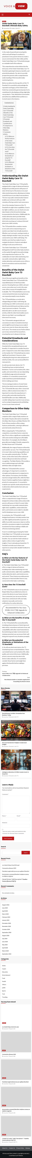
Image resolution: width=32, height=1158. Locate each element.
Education (5, 972)
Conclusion (6, 132)
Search (3, 847)
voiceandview (6, 28)
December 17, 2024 (13, 746)
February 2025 (6, 917)
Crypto (4, 968)
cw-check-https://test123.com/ (10, 865)
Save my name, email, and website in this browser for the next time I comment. (14, 832)
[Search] (29, 14)
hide (12, 103)
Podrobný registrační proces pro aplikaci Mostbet (15, 871)
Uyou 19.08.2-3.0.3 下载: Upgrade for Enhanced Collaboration (15, 673)
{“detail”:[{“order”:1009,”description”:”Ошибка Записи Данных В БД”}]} (14, 880)
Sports (4, 991)
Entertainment (6, 975)
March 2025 (5, 914)
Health (4, 981)
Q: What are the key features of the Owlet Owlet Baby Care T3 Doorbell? (10, 141)
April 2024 (5, 947)
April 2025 (5, 911)
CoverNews (12, 1155)
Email (19, 816)
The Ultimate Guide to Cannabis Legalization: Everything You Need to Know (17, 679)
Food (3, 978)
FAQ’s (5, 134)
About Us (4, 1148)
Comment (5, 794)
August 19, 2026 (12, 1028)
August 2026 (5, 905)
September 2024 (6, 932)
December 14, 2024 (13, 775)
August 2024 (5, 935)
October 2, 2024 (14, 28)
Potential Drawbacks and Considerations (7, 121)
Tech (3, 994)
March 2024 (5, 951)
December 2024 (6, 923)
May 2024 (5, 944)
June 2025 (5, 908)
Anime (4, 965)
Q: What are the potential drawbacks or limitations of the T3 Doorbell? (10, 166)
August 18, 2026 (12, 1083)
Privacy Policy (20, 1148)
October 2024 (6, 929)
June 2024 (5, 941)
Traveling (4, 997)
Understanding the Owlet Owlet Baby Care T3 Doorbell (9, 108)
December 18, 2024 (13, 717)
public (4, 987)
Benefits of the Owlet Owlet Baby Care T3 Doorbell (8, 115)
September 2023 (6, 954)
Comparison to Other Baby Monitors (8, 128)
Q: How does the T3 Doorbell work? (10, 149)
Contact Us (12, 1148)
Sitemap (27, 1148)
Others (4, 21)
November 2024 (6, 926)
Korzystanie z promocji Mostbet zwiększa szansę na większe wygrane (15, 875)
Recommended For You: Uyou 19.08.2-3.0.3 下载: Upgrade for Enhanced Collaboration (16, 610)
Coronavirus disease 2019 (9, 868)
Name (4, 816)
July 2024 (4, 938)
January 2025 (5, 920)
